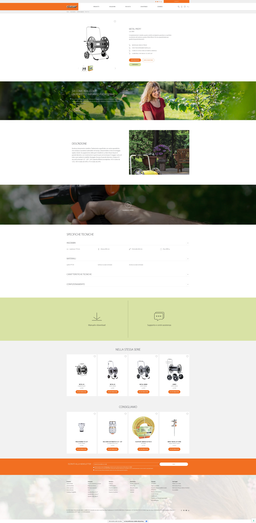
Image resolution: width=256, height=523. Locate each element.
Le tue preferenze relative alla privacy (134, 521)
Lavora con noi (154, 494)
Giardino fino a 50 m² (93, 492)
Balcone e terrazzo (92, 488)
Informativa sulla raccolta (115, 521)
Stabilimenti (154, 496)
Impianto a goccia (113, 490)
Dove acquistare (148, 60)
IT (187, 6)
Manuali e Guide (134, 488)
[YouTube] (157, 1)
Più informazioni (81, 391)
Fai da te (128, 6)
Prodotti (96, 6)
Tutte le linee (70, 483)
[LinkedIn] (161, 1)
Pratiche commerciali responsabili (159, 498)
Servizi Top (132, 485)
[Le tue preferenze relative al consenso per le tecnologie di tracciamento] (253, 520)
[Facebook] (155, 1)
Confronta (135, 64)
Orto (89, 490)
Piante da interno (92, 485)
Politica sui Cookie (176, 483)
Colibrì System (112, 485)
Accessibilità (175, 490)
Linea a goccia (70, 488)
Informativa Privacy (176, 485)
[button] (115, 68)
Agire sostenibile (155, 485)
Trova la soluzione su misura (94, 483)
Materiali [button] (71, 258)
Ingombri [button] (71, 243)
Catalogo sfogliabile (71, 492)
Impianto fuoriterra (113, 492)
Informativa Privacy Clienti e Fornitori (180, 488)
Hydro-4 (111, 483)
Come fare (78, 110)
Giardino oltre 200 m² (93, 496)
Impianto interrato (113, 488)
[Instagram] (159, 1)
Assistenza (144, 6)
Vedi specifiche (135, 60)
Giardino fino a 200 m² (93, 494)
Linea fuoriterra (73, 11)
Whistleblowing (155, 500)
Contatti (176, 1)
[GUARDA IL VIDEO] (128, 204)
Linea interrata (70, 490)
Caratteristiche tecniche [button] (79, 274)
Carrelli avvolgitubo (80, 11)
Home (68, 11)
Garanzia (132, 490)
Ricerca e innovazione (156, 491)
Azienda (160, 6)
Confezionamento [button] (76, 284)
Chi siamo (153, 483)
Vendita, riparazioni (134, 483)
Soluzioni (112, 6)
